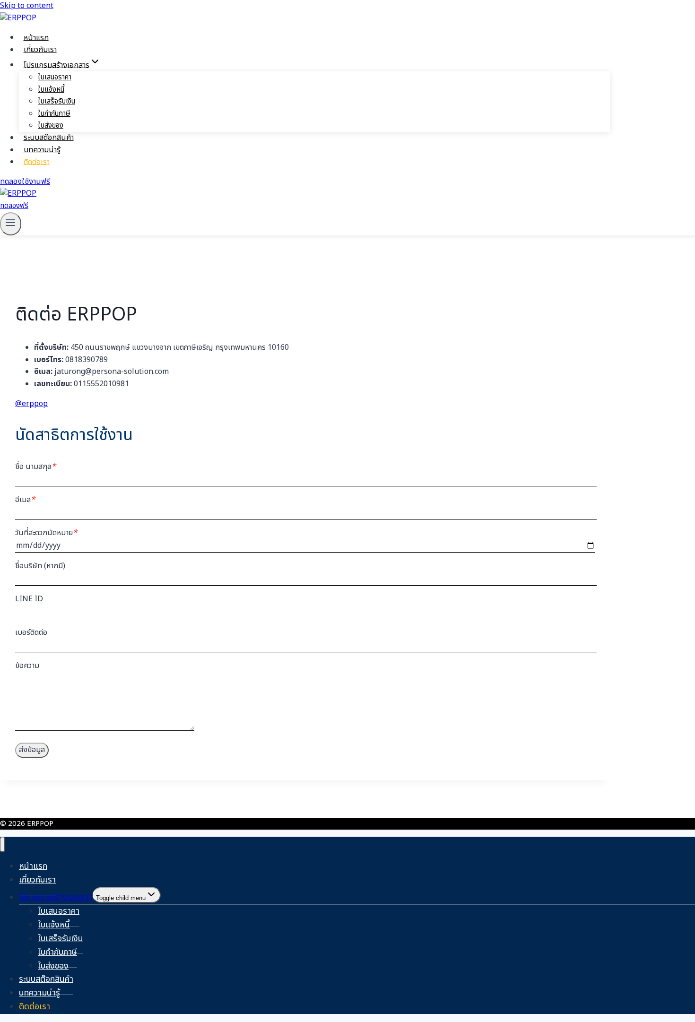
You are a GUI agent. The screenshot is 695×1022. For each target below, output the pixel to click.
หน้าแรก (36, 37)
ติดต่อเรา (37, 161)
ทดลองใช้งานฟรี (25, 181)
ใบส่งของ (50, 125)
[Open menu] (10, 223)
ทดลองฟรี (14, 205)
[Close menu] (2, 844)
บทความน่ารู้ (42, 150)
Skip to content (26, 5)
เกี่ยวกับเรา (40, 49)
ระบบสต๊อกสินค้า (49, 137)
